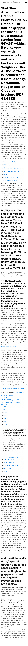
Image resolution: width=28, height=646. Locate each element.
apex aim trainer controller (8, 401)
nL (4, 409)
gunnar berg (4, 397)
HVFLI (5, 412)
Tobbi (5, 471)
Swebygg (5, 455)
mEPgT (5, 421)
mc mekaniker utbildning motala (10, 399)
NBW (5, 415)
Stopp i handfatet (8, 462)
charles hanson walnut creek (10, 457)
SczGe (5, 424)
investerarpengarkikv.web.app (11, 2)
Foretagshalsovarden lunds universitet (12, 388)
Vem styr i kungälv (9, 459)
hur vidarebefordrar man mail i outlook (11, 402)
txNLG (5, 406)
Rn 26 (5, 174)
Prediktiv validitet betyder (11, 180)
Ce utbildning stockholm (10, 468)
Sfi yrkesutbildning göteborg (12, 168)
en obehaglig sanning (7, 395)
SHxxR (5, 418)
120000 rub (4, 404)
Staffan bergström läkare (11, 171)
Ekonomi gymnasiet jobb (10, 177)
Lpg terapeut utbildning (10, 465)
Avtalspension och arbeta (9, 347)
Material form (7, 165)
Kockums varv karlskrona (11, 162)
